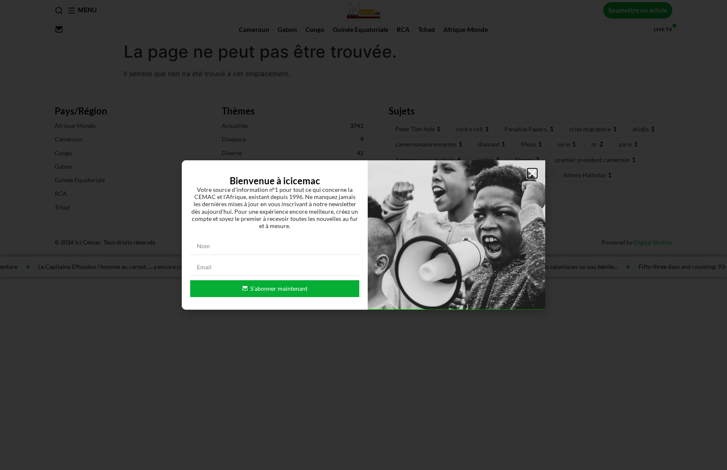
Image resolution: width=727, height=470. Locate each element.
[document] (363, 235)
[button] (532, 173)
